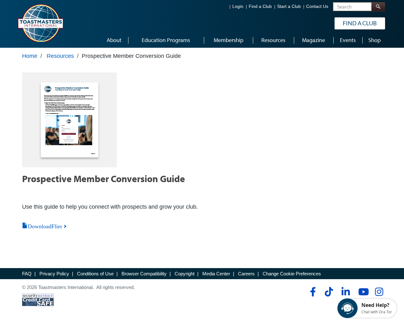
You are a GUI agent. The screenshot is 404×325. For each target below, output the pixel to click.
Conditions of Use (95, 273)
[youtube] (362, 292)
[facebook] (312, 292)
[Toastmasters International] (40, 23)
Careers (246, 273)
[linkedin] (345, 292)
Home (29, 56)
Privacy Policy (54, 273)
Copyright (184, 273)
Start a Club (289, 6)
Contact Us (317, 6)
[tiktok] (329, 292)
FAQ (27, 273)
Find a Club (260, 6)
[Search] (378, 6)
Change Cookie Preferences (292, 273)
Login (237, 6)
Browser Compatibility (144, 273)
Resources (60, 56)
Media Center (216, 273)
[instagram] (379, 292)
